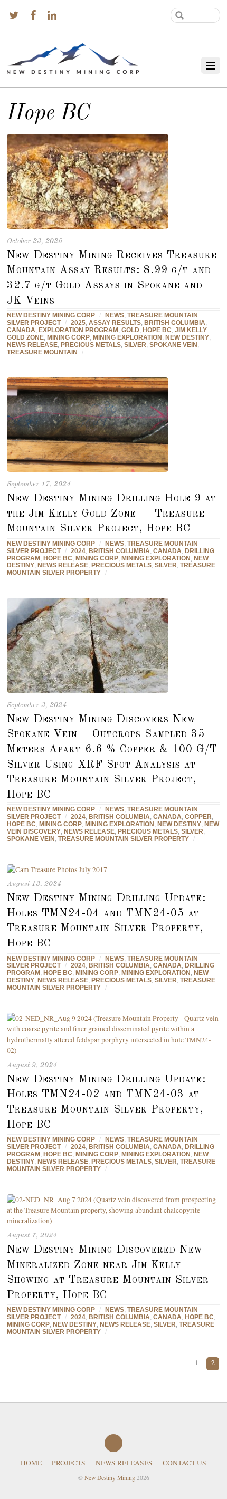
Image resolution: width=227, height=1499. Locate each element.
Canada (21, 330)
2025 (78, 323)
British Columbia (174, 323)
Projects (69, 1462)
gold (130, 330)
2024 (78, 551)
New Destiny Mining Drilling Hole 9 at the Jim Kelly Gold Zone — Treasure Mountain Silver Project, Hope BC (111, 513)
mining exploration (127, 337)
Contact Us (184, 1462)
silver (135, 345)
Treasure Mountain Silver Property (123, 839)
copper (198, 817)
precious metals (91, 345)
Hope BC (157, 330)
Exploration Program (78, 330)
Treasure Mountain (42, 352)
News (114, 315)
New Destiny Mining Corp (51, 315)
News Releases (124, 1462)
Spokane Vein (173, 345)
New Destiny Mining (109, 1478)
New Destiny (187, 337)
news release (32, 345)
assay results (115, 323)
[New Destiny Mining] (73, 60)
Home (31, 1462)
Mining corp (68, 337)
